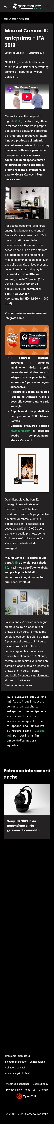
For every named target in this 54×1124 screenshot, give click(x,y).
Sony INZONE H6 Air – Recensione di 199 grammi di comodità (23, 825)
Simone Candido (15, 52)
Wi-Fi (18, 121)
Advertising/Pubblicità (17, 1073)
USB (15, 562)
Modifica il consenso (18, 1083)
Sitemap (43, 1089)
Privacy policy (14, 1089)
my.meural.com (20, 430)
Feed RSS (30, 1089)
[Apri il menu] (47, 6)
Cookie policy (40, 1083)
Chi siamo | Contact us (17, 1055)
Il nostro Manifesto (16, 1061)
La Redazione (37, 1061)
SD (6, 567)
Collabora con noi (15, 1067)
